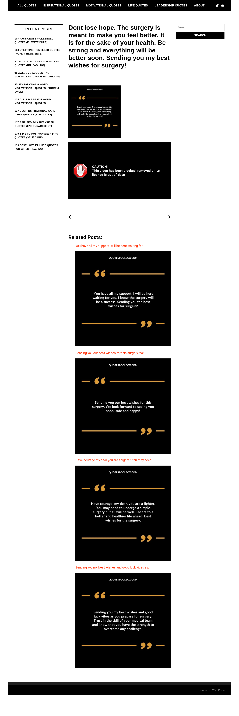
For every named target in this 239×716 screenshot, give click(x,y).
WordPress (218, 690)
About (199, 5)
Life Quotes (138, 5)
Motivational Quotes (104, 5)
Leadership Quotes (171, 5)
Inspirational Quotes (61, 5)
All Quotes (27, 5)
